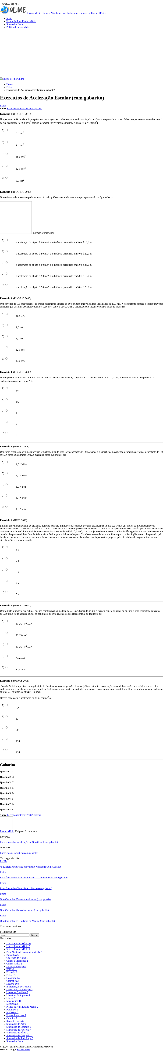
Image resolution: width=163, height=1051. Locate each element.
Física (3, 105)
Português (12, 1009)
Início (9, 18)
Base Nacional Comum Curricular (24, 952)
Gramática (12, 980)
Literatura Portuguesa (18, 995)
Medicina (12, 1003)
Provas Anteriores (16, 1015)
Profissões (12, 1012)
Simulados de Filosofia (18, 1029)
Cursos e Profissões (17, 960)
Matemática (13, 1001)
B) (3, 142)
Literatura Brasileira (17, 992)
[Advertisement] (81, 53)
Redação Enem (15, 1021)
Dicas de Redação (16, 966)
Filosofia (11, 972)
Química (11, 1018)
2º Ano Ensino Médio (18, 946)
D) (3, 165)
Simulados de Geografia (19, 1035)
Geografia (13, 978)
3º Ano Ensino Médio (18, 949)
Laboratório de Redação (19, 989)
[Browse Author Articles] (6, 828)
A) (3, 130)
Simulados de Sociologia (19, 1038)
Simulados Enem (14, 24)
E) (3, 177)
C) (3, 154)
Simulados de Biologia (18, 1026)
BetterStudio (23, 1049)
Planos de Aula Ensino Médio (21, 21)
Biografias (12, 955)
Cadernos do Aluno (17, 957)
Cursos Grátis (14, 963)
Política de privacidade (17, 27)
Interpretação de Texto (18, 986)
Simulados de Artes (17, 1024)
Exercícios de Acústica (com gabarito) (19, 853)
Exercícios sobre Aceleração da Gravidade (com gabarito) (29, 842)
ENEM (3, 861)
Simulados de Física (17, 1032)
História (12, 983)
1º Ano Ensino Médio (18, 943)
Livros (10, 998)
